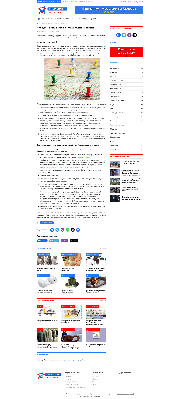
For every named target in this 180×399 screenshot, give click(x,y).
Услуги (40, 306)
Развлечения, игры (126, 125)
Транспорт (126, 72)
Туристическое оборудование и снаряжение (67, 292)
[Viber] (62, 230)
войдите (64, 360)
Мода (126, 105)
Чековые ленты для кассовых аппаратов (44, 291)
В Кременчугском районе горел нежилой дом (130, 162)
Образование (126, 137)
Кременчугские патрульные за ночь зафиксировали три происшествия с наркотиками (132, 197)
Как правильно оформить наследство (71, 321)
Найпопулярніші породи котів (46, 269)
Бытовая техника (126, 80)
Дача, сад (126, 149)
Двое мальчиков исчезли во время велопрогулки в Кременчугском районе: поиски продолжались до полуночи (131, 172)
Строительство (126, 84)
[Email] (78, 230)
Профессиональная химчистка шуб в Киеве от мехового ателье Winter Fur (47, 346)
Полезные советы (46, 223)
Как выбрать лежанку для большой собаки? (95, 291)
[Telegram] (57, 230)
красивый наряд (83, 157)
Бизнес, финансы (92, 306)
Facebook (95, 376)
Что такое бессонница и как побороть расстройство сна (96, 345)
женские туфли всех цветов (61, 167)
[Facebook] (52, 230)
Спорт (126, 141)
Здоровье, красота (93, 330)
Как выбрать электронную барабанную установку (95, 269)
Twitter (94, 384)
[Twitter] (73, 230)
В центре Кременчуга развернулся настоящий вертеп (130, 189)
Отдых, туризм (126, 121)
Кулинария (126, 145)
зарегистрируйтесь (79, 360)
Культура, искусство (126, 133)
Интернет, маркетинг (126, 117)
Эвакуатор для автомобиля (47, 321)
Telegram (95, 379)
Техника (126, 76)
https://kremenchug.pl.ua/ (125, 394)
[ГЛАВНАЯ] (39, 19)
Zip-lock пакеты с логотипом (67, 269)
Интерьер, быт (126, 93)
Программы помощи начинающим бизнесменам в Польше (95, 322)
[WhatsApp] (67, 230)
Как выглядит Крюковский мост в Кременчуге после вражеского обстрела (131, 180)
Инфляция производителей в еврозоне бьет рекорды (70, 346)
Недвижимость (126, 89)
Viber (93, 382)
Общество (126, 129)
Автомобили (126, 68)
